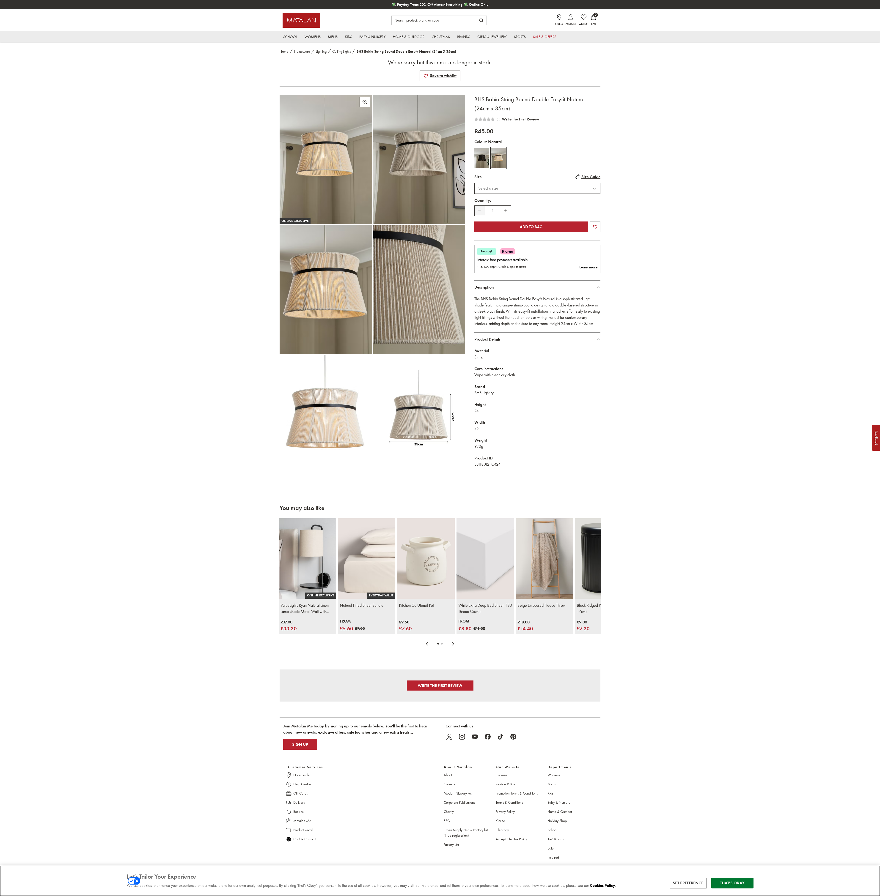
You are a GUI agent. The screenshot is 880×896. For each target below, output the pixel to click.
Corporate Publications (459, 802)
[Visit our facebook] (487, 736)
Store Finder (302, 775)
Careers (449, 784)
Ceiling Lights (341, 51)
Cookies (501, 775)
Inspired (553, 857)
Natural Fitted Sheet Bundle (361, 605)
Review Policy (505, 784)
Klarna (500, 821)
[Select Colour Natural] (498, 158)
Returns (298, 811)
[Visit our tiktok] (500, 736)
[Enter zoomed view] (365, 102)
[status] (493, 211)
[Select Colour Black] (481, 158)
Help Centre (302, 784)
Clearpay (502, 830)
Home (284, 51)
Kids (550, 793)
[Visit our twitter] (449, 736)
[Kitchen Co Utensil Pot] (426, 558)
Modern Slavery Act (458, 793)
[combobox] (537, 188)
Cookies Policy (602, 885)
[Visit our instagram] (462, 736)
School (552, 830)
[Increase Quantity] (506, 211)
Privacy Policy (505, 811)
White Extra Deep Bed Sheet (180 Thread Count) (485, 608)
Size (478, 176)
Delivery (299, 802)
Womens (553, 775)
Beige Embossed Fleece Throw (541, 605)
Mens (551, 784)
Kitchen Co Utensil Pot (416, 605)
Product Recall (303, 830)
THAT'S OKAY (732, 882)
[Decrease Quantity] (480, 211)
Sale (550, 848)
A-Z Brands (555, 839)
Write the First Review (520, 119)
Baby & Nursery (558, 802)
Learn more (588, 267)
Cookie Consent (304, 839)
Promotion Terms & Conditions (517, 793)
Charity (449, 811)
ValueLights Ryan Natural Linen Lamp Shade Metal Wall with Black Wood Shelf (304, 609)
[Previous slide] (427, 643)
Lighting (321, 51)
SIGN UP (300, 744)
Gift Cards (300, 793)
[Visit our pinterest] (513, 736)
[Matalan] (301, 20)
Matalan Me (302, 821)
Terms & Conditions (509, 802)
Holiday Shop (557, 821)
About (448, 775)
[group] (288, 625)
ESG (447, 821)
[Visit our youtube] (474, 736)
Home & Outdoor (559, 811)
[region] (440, 881)
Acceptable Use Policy (511, 839)
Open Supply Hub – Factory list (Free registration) (466, 833)
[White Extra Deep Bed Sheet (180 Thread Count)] (485, 558)
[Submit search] (481, 20)
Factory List (451, 844)
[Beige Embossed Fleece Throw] (544, 558)
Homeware (302, 51)
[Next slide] (452, 643)
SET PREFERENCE (688, 882)
